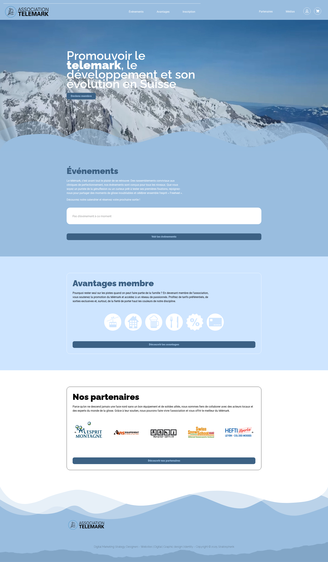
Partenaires (266, 11)
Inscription (189, 11)
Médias (290, 11)
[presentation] (75, 432)
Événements (136, 11)
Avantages (163, 11)
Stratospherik (226, 546)
